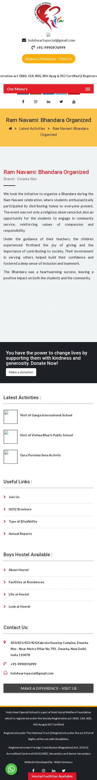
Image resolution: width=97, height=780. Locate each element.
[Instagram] (36, 101)
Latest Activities (32, 128)
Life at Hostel (18, 594)
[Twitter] (61, 101)
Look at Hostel (19, 606)
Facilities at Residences (26, 582)
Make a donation (21, 372)
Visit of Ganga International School (46, 415)
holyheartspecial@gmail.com (51, 40)
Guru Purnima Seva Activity (40, 455)
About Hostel (18, 570)
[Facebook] (23, 101)
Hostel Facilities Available (52, 776)
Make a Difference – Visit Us (48, 58)
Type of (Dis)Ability (22, 521)
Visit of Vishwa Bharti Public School (46, 435)
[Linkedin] (48, 101)
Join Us (14, 497)
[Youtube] (74, 101)
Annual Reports (20, 534)
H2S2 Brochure (20, 509)
